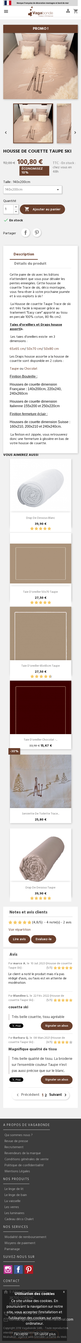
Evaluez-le (44, 939)
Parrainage (12, 1249)
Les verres (12, 1207)
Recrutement (14, 1147)
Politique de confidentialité (24, 1165)
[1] (32, 529)
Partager (25, 232)
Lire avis (19, 939)
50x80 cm (51, 349)
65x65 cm (17, 349)
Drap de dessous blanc (40, 518)
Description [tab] (24, 254)
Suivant (58, 1095)
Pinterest (36, 232)
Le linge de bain (16, 1195)
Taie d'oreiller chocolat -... (40, 739)
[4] (45, 529)
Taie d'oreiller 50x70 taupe (40, 591)
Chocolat (30, 369)
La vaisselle (13, 1201)
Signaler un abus (56, 1025)
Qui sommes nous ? (19, 1135)
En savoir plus (45, 1334)
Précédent (27, 1095)
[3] (40, 529)
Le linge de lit (14, 1189)
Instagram (8, 1269)
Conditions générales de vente (27, 1159)
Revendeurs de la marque (23, 1153)
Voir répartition (19, 930)
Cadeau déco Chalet (19, 1219)
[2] (36, 529)
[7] (43, 676)
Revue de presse (16, 1141)
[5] (49, 529)
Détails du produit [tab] (30, 264)
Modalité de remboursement (25, 1237)
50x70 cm (34, 349)
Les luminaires (14, 1213)
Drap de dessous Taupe (40, 887)
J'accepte (21, 1334)
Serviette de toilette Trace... (40, 813)
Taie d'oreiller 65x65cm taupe (40, 665)
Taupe (14, 369)
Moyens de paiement (20, 1243)
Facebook (18, 1269)
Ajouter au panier (42, 209)
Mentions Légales (17, 1171)
